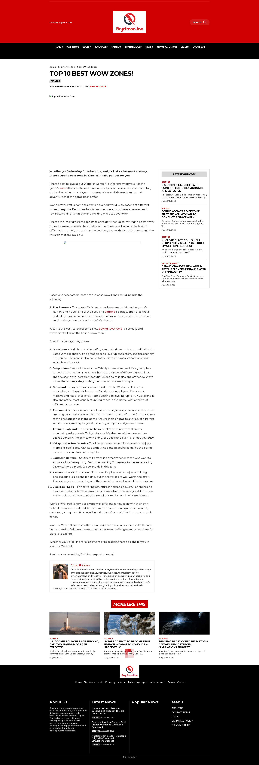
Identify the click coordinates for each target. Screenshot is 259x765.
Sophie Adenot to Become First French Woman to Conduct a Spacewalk (181, 214)
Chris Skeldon (97, 86)
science (166, 182)
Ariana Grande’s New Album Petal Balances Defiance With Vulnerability (184, 269)
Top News (63, 67)
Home (52, 67)
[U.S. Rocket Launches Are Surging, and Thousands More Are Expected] (74, 623)
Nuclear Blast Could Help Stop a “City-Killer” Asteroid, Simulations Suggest (183, 243)
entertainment (170, 263)
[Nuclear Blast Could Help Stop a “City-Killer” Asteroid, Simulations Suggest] (184, 623)
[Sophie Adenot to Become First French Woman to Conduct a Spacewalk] (129, 623)
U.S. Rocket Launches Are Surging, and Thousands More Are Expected (184, 187)
